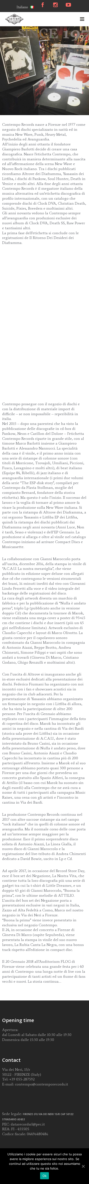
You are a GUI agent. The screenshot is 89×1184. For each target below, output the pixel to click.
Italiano (22, 7)
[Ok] (83, 1166)
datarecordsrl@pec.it (28, 1124)
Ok (44, 1176)
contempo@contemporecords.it (41, 1084)
